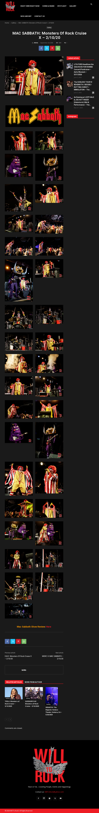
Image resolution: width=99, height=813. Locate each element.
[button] (91, 4)
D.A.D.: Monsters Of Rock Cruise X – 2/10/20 (18, 657)
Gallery (72, 6)
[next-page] (10, 719)
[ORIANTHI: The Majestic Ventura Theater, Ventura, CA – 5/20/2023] (54, 696)
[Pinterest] (52, 48)
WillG (36, 43)
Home (7, 23)
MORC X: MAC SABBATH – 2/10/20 (52, 657)
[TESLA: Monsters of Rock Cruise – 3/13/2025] (14, 693)
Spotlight (62, 6)
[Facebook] (41, 48)
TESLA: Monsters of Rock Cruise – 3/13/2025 (12, 703)
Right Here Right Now (30, 6)
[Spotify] (49, 798)
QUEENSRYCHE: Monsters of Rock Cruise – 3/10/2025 (32, 703)
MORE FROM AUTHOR (33, 682)
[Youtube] (61, 798)
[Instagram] (44, 798)
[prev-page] (6, 719)
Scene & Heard (48, 6)
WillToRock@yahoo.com (54, 792)
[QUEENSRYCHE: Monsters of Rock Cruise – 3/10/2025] (34, 693)
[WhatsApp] (57, 48)
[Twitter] (46, 48)
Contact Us (39, 16)
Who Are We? (26, 16)
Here (48, 626)
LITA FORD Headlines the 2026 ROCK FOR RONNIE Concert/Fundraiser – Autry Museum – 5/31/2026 (84, 69)
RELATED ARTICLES (14, 682)
